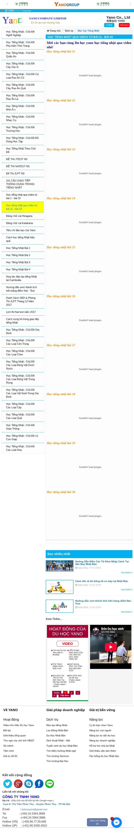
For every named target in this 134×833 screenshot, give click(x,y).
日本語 (109, 25)
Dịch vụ (69, 30)
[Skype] (28, 783)
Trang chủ (55, 30)
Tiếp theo (64, 695)
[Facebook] (39, 783)
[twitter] (7, 783)
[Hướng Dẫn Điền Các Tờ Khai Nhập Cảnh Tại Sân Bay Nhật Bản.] (59, 566)
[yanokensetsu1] (102, 4)
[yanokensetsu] (21, 4)
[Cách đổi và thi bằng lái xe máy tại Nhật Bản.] (59, 586)
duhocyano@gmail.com (34, 809)
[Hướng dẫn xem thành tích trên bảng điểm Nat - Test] (59, 606)
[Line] (49, 783)
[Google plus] (18, 783)
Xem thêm (126, 572)
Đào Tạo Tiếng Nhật (88, 30)
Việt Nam (124, 25)
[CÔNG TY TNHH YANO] (34, 20)
